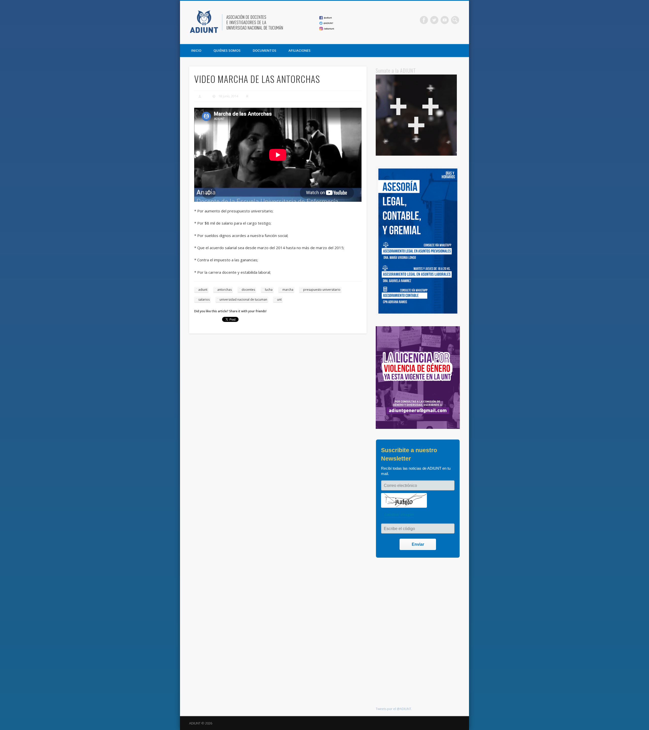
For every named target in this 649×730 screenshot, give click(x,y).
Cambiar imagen (399, 514)
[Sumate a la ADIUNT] (416, 154)
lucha (269, 289)
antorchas (224, 289)
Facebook (424, 20)
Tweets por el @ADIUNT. (394, 708)
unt (279, 299)
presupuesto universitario (321, 289)
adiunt (202, 289)
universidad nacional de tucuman (243, 299)
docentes (248, 289)
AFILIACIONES (300, 50)
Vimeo (445, 20)
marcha (287, 289)
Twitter (434, 20)
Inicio (196, 50)
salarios (204, 299)
